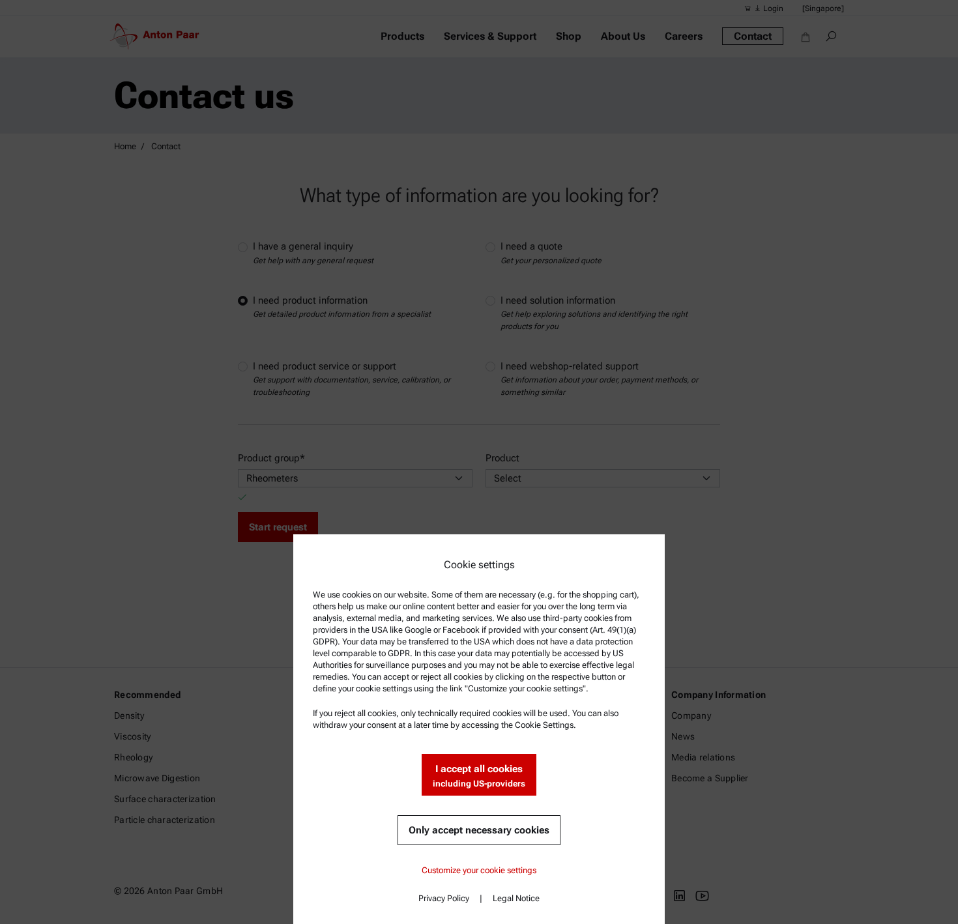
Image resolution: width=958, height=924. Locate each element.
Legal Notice (516, 898)
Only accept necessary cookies (479, 830)
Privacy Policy (443, 898)
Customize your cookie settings (479, 870)
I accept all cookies (479, 775)
